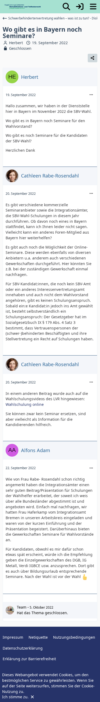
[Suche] (66, 6)
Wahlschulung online (25, 404)
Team (21, 607)
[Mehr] (91, 95)
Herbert (16, 42)
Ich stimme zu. (16, 696)
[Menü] (93, 6)
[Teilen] (92, 58)
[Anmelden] (79, 6)
